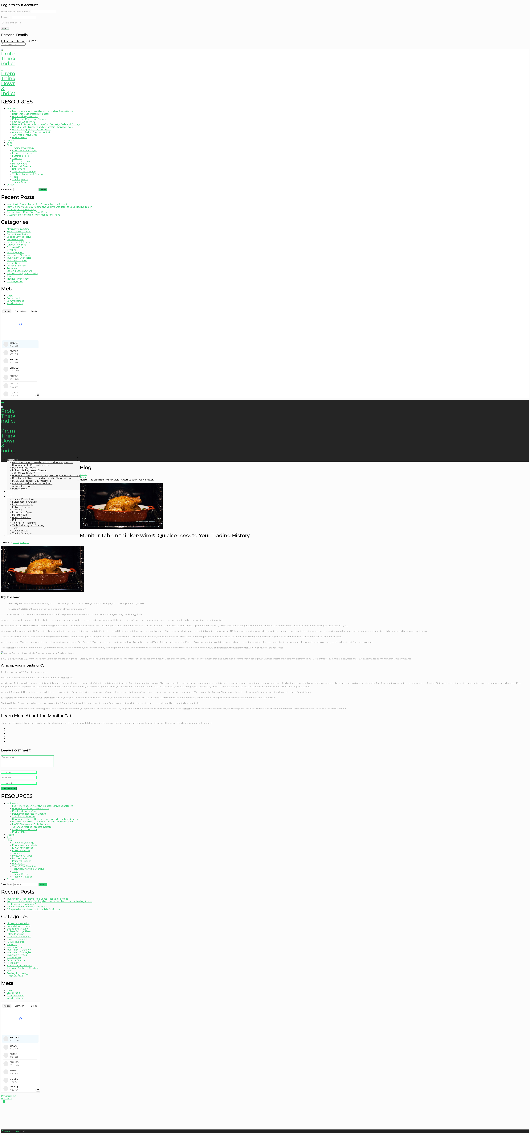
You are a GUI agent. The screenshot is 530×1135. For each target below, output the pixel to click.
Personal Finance (21, 166)
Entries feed (13, 298)
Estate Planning (15, 239)
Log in (10, 295)
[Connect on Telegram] (2, 1101)
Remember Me (12, 22)
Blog (9, 145)
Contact (11, 184)
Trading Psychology (23, 148)
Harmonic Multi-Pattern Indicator (30, 114)
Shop (9, 142)
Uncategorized (15, 281)
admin (23, 542)
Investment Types (22, 161)
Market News (19, 163)
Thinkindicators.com (12, 1131)
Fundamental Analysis (24, 150)
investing (17, 158)
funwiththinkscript (22, 153)
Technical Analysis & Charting (28, 174)
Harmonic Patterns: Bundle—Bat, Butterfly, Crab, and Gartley (46, 124)
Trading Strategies (22, 182)
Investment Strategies (19, 258)
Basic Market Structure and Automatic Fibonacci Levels (42, 127)
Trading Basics (20, 179)
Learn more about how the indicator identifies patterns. (42, 111)
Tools (15, 177)
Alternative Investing (18, 229)
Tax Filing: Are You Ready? (21, 209)
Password (6, 17)
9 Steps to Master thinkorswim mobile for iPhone (33, 214)
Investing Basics (15, 252)
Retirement (18, 169)
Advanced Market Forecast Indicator (32, 132)
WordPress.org (15, 303)
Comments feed (15, 301)
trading (11, 140)
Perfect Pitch (19, 137)
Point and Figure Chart (25, 116)
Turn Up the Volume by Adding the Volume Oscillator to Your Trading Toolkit (49, 207)
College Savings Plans (19, 237)
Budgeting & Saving (18, 234)
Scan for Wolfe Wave (23, 121)
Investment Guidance (19, 255)
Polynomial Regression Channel (29, 119)
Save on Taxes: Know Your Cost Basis (27, 212)
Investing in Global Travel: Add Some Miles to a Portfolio (37, 204)
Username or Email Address (15, 11)
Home (83, 474)
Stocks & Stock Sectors (19, 271)
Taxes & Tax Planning (24, 171)
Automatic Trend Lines (24, 135)
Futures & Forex (21, 156)
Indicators (12, 108)
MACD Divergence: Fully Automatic (31, 129)
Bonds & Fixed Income (19, 231)
